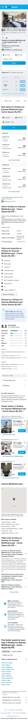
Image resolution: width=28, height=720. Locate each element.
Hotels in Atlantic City (7, 678)
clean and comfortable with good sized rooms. (13, 352)
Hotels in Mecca (6, 665)
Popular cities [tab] (6, 651)
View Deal (21, 430)
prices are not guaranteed (11, 692)
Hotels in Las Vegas (7, 663)
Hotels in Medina (6, 673)
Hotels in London (6, 680)
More (2, 224)
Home (5, 709)
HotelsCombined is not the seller (11, 697)
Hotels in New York (7, 676)
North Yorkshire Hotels (18, 713)
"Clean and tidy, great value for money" (14, 358)
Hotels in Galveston (7, 682)
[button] (2, 7)
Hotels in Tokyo (6, 684)
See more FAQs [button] (14, 592)
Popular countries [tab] (17, 651)
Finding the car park (9, 368)
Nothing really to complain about (12, 364)
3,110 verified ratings (16, 50)
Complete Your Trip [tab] (7, 655)
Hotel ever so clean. (9, 366)
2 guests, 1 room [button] (7, 59)
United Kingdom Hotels (13, 709)
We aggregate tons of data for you (11, 700)
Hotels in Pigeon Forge (8, 669)
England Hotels (4, 713)
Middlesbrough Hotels (12, 716)
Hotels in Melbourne (7, 667)
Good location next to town (10, 355)
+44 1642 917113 (6, 47)
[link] (8, 434)
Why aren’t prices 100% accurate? (11, 703)
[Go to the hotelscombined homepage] (11, 7)
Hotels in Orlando (6, 671)
